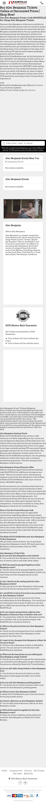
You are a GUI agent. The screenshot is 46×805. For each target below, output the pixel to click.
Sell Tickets (39, 771)
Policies (28, 771)
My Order (17, 774)
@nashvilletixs (28, 90)
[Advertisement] (23, 116)
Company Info (15, 771)
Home (4, 771)
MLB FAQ (28, 774)
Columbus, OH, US (14, 162)
